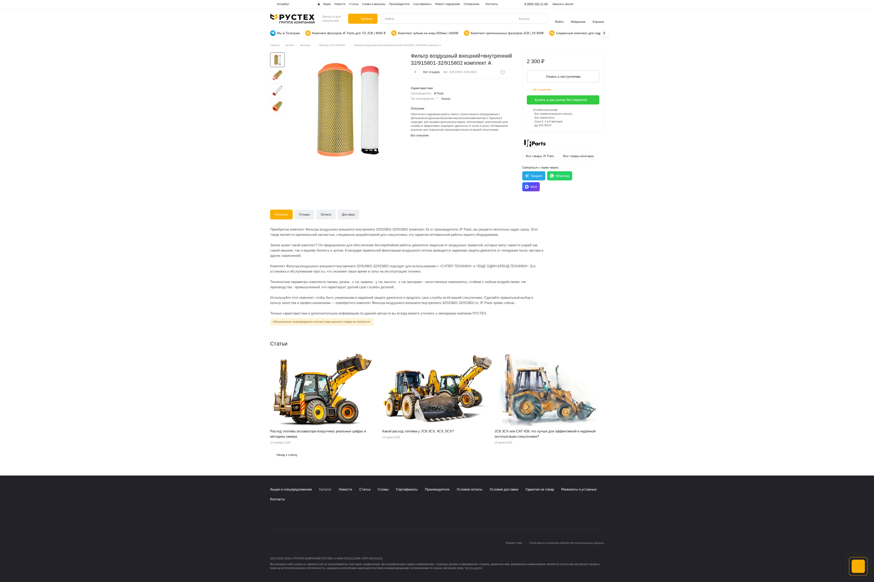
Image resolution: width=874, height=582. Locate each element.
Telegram (536, 176)
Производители (437, 489)
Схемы (383, 489)
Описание (281, 214)
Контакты (277, 499)
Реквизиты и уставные (579, 489)
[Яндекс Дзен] (300, 515)
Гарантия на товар (539, 489)
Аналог (445, 98)
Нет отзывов (431, 72)
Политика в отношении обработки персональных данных (566, 543)
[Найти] (542, 19)
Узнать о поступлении (563, 76)
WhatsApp (562, 176)
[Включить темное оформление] (601, 4)
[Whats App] (291, 515)
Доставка (348, 214)
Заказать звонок (562, 4)
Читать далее (473, 568)
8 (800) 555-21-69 (536, 4)
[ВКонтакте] (273, 515)
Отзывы (304, 214)
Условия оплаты (469, 489)
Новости (345, 489)
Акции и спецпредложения (291, 489)
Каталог (325, 489)
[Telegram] (282, 515)
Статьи (364, 489)
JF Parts (439, 93)
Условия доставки (504, 489)
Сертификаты (407, 489)
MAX (533, 187)
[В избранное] (502, 72)
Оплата (326, 214)
